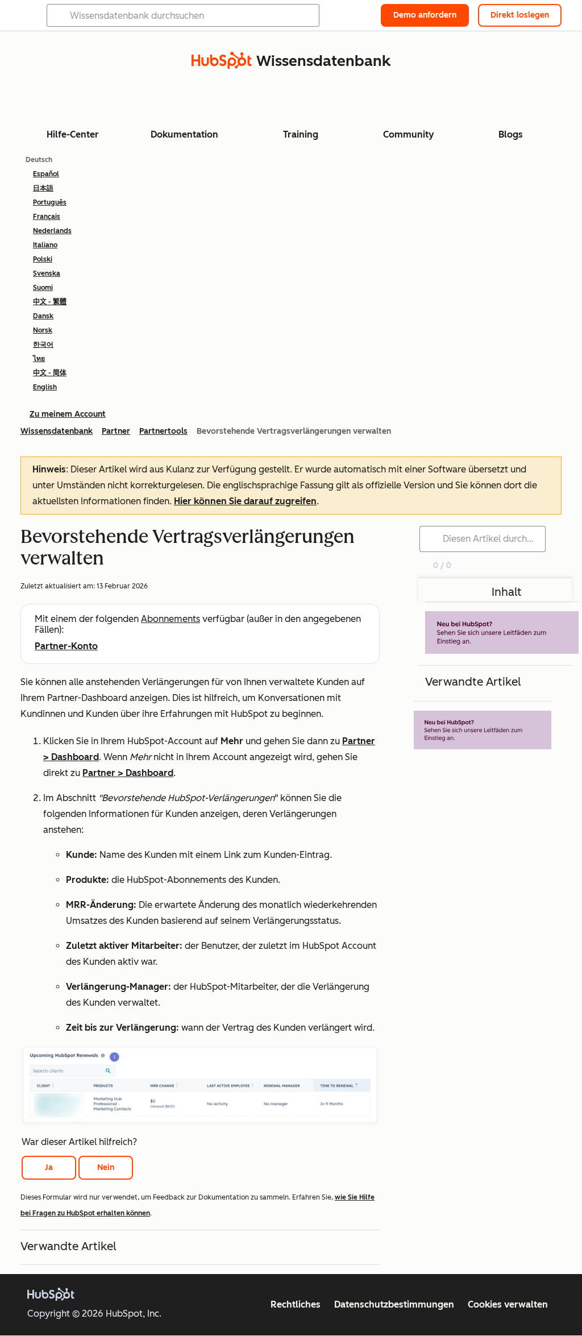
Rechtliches (296, 1304)
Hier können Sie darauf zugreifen (245, 501)
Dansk (43, 316)
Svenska (46, 273)
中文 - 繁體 (49, 302)
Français (46, 217)
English (45, 387)
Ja (49, 1167)
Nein (105, 1167)
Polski (42, 259)
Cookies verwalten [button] (508, 1304)
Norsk (42, 330)
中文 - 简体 (49, 373)
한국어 (43, 344)
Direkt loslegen (519, 15)
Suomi (43, 288)
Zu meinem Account (68, 414)
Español (46, 174)
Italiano (45, 245)
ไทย (39, 359)
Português (49, 202)
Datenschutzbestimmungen (394, 1304)
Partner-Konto (66, 646)
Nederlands (52, 231)
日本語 (43, 188)
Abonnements (170, 618)
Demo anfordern (424, 15)
